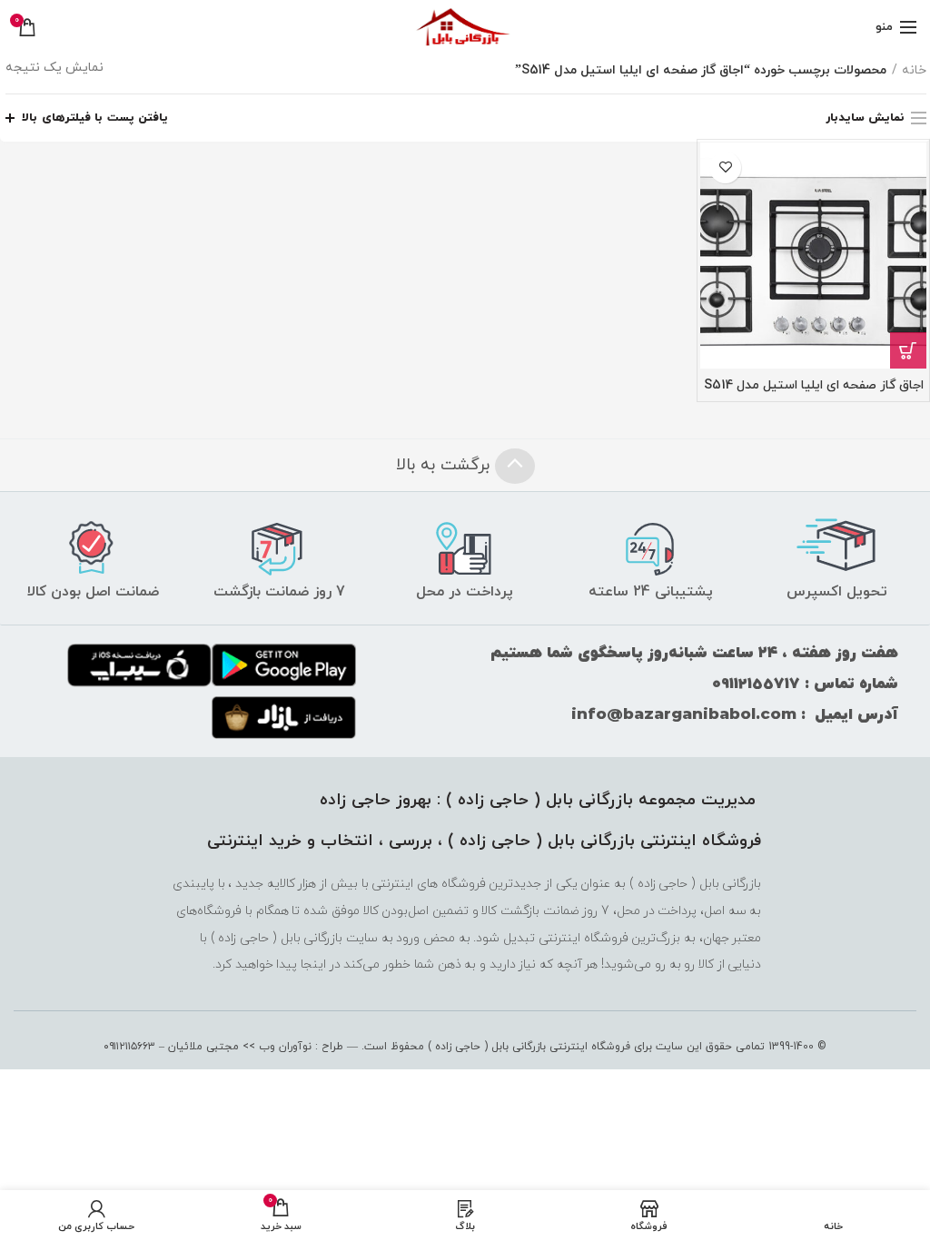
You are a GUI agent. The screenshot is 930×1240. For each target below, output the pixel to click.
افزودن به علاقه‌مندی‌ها (725, 167)
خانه (914, 70)
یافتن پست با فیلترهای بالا (95, 118)
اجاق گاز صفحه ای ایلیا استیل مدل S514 (814, 386)
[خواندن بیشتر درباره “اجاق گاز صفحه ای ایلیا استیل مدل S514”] (908, 350)
